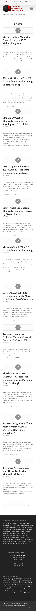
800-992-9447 (18, 1)
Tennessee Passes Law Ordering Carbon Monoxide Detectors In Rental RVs (17, 337)
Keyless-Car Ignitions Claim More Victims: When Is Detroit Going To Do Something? (17, 428)
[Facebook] (29, 607)
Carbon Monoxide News (19, 14)
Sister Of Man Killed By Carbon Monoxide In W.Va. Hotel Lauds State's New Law (18, 296)
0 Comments (6, 65)
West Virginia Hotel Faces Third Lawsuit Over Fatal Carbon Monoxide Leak (16, 169)
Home (11, 14)
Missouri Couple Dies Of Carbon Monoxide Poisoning (18, 249)
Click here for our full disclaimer (23, 593)
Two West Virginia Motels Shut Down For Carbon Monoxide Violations (16, 471)
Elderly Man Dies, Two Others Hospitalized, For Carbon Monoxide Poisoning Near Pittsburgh (18, 378)
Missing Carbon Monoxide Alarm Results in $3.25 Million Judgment (16, 40)
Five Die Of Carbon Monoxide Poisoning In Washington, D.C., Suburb (16, 121)
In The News (6, 45)
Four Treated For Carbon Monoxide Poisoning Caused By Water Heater (17, 211)
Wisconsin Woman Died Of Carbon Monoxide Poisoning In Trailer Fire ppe (18, 81)
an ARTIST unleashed (20, 605)
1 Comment (5, 454)
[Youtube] (32, 607)
